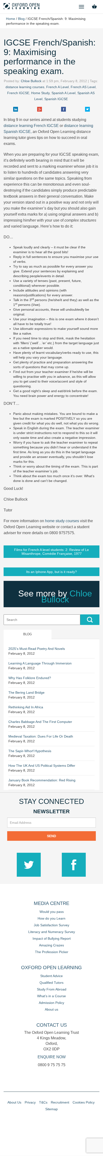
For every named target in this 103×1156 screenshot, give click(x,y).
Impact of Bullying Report (52, 938)
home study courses (62, 521)
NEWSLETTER (51, 811)
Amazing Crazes (51, 945)
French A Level (57, 87)
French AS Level (83, 87)
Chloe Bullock (31, 81)
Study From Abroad (51, 989)
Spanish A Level (63, 93)
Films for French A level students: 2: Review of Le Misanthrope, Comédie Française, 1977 (51, 551)
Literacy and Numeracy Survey (51, 932)
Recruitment (60, 1102)
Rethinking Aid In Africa (25, 707)
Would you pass (52, 912)
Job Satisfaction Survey (51, 925)
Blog (21, 19)
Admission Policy (51, 1003)
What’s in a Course (51, 996)
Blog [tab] (27, 634)
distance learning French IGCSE (31, 126)
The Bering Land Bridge (26, 692)
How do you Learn (51, 918)
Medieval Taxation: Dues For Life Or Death (40, 736)
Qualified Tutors (51, 982)
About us (51, 1009)
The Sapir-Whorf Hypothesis (29, 751)
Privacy (30, 1102)
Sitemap (51, 1109)
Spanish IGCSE (56, 99)
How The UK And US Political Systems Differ (41, 765)
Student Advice (51, 976)
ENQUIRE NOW (52, 1057)
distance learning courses (25, 87)
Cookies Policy (84, 1102)
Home (10, 19)
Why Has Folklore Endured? (29, 678)
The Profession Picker (51, 952)
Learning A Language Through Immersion (40, 663)
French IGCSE (18, 93)
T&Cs (43, 1102)
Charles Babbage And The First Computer (40, 722)
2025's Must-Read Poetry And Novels (36, 649)
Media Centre (51, 903)
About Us (14, 1102)
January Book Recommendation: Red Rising (41, 780)
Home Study (40, 93)
